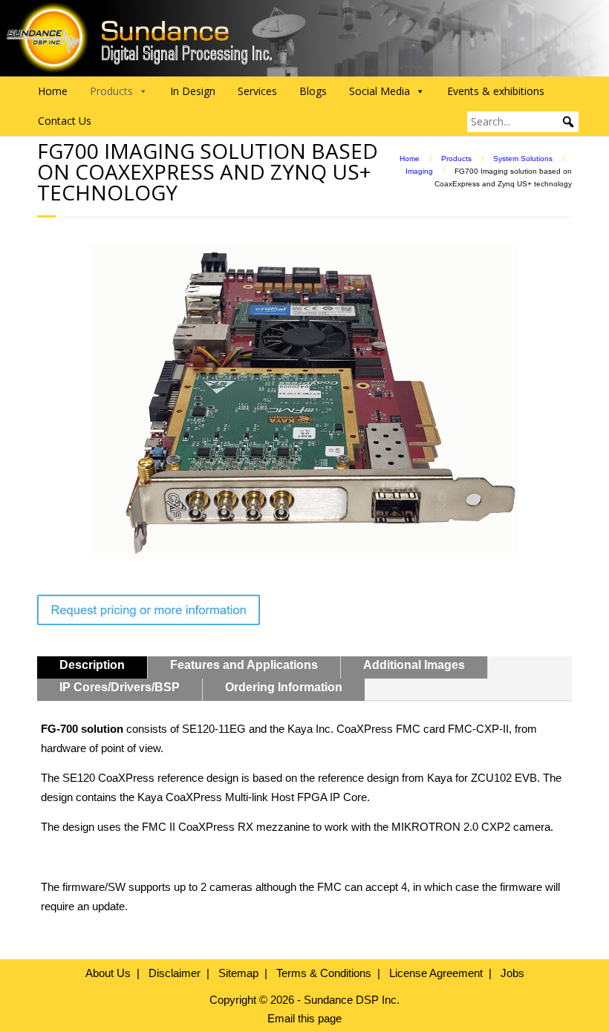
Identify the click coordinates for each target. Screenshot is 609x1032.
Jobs (512, 973)
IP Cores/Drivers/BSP (119, 687)
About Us (108, 973)
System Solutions (523, 158)
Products (456, 158)
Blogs (313, 91)
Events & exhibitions (495, 91)
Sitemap (238, 973)
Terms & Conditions (323, 973)
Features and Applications (244, 665)
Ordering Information (283, 687)
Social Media (379, 91)
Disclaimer (175, 973)
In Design (192, 91)
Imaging (419, 171)
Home (53, 91)
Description (92, 665)
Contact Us (64, 121)
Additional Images (414, 665)
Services (257, 91)
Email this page (304, 1018)
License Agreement (436, 973)
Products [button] (111, 91)
